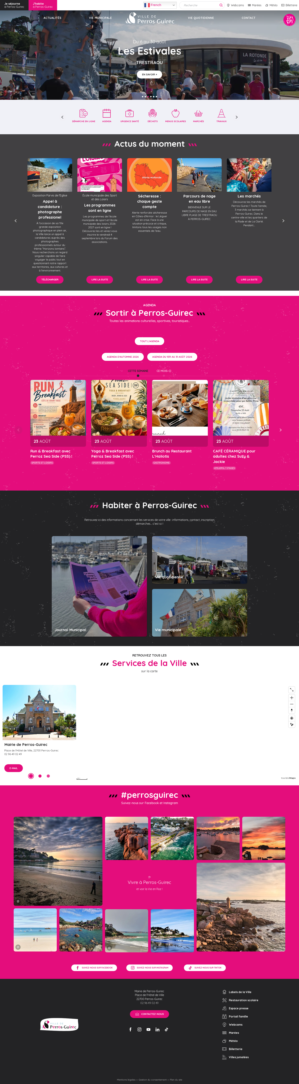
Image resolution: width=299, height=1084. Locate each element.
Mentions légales (126, 1079)
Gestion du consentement (153, 1079)
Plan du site (176, 1079)
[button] (62, 117)
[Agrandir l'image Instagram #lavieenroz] (80, 929)
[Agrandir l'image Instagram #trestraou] (58, 861)
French (155, 5)
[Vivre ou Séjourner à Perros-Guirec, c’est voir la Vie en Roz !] (150, 17)
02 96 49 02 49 (149, 1003)
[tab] (138, 371)
